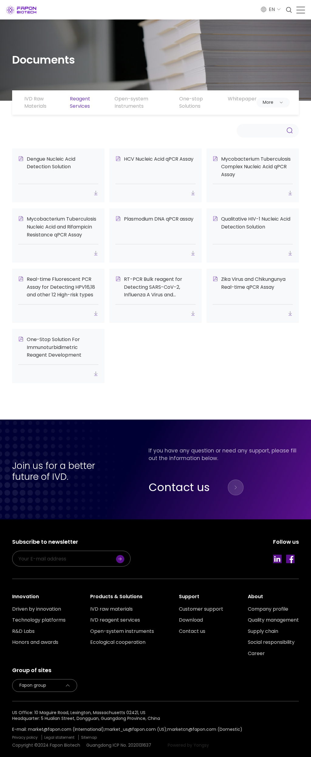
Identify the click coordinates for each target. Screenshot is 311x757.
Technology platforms (39, 620)
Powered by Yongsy (188, 745)
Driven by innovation (36, 609)
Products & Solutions (116, 596)
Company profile (268, 609)
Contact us (192, 631)
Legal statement (59, 737)
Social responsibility (271, 642)
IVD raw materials (111, 609)
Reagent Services (80, 102)
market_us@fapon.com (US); (136, 729)
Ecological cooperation (117, 642)
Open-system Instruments (131, 102)
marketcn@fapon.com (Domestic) (204, 729)
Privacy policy (25, 737)
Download (191, 620)
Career (256, 653)
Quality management (273, 620)
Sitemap (89, 737)
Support (189, 596)
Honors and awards (35, 642)
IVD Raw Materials (35, 102)
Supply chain (263, 631)
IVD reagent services (115, 620)
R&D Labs (23, 631)
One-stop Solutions (191, 102)
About (255, 596)
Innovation (25, 596)
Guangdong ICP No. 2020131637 (118, 745)
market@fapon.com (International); (66, 729)
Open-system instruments (122, 631)
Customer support (201, 609)
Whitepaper (242, 98)
